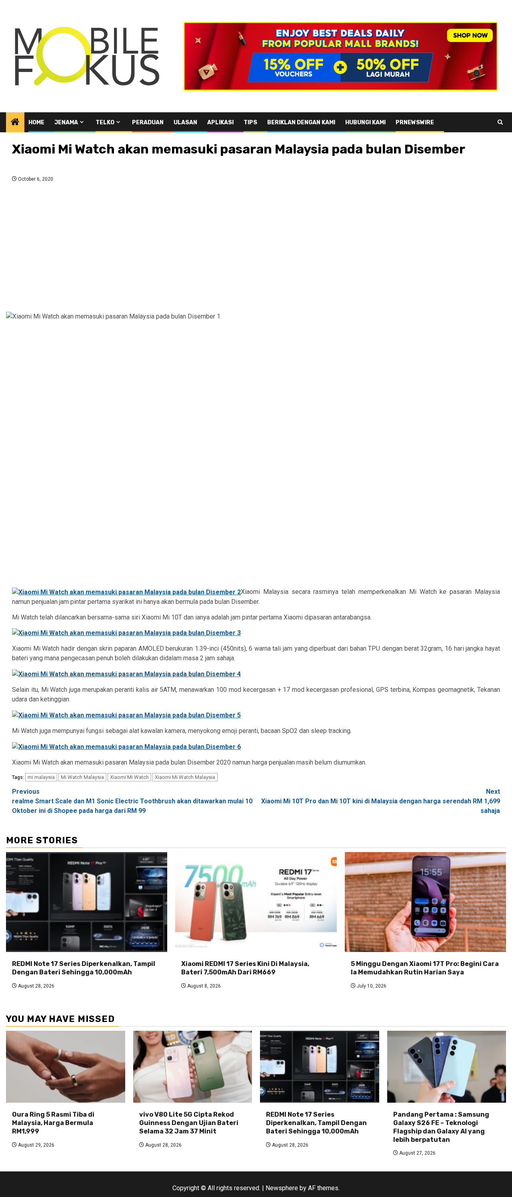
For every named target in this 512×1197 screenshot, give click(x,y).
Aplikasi (220, 122)
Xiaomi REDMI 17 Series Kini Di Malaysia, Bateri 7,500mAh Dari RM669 (245, 968)
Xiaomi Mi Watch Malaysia (185, 777)
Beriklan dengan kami (301, 122)
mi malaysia (41, 777)
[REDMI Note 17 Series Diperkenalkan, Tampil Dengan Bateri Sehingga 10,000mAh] (86, 902)
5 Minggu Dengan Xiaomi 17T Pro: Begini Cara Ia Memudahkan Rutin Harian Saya (425, 968)
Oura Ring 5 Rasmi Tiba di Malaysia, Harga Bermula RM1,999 (53, 1123)
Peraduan (148, 122)
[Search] (500, 122)
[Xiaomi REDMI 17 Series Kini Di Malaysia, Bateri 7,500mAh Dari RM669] (255, 902)
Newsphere (282, 1188)
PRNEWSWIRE (415, 122)
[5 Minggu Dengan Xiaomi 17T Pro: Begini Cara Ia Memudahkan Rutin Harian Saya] (425, 902)
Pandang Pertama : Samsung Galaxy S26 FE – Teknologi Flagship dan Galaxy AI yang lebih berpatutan (441, 1127)
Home (36, 122)
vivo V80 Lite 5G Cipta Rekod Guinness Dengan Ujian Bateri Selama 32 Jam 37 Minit (188, 1123)
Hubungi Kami (365, 122)
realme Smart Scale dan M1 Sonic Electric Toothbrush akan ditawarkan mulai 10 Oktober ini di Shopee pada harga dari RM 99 (132, 801)
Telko (105, 122)
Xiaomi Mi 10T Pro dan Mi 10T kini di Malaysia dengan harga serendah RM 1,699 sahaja (380, 801)
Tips (250, 122)
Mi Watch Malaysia (82, 777)
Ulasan (185, 122)
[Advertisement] (256, 249)
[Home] (15, 122)
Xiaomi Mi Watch (129, 777)
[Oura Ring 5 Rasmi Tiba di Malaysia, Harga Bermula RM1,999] (65, 1067)
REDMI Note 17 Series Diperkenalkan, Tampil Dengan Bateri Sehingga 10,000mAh (83, 968)
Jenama (66, 122)
